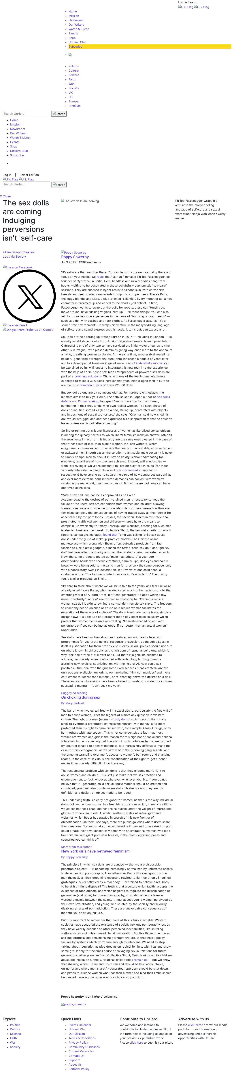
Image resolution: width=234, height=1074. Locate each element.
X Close (5, 196)
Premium (75, 106)
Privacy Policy (78, 1042)
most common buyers (87, 385)
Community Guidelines (84, 1047)
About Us (75, 1064)
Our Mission (77, 1034)
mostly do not (120, 719)
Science (74, 75)
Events (73, 33)
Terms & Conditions (82, 1038)
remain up (141, 960)
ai (4, 252)
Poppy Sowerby (75, 257)
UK (71, 92)
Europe (73, 101)
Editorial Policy (79, 1069)
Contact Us (76, 1056)
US (71, 97)
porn (21, 252)
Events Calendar (80, 1025)
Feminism (11, 252)
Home (73, 11)
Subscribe (75, 46)
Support (74, 1060)
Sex (26, 252)
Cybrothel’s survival (149, 363)
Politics (74, 66)
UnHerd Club (77, 42)
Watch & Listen (79, 29)
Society (74, 88)
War (71, 84)
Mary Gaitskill (72, 703)
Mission (74, 16)
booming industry (86, 376)
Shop (72, 38)
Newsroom (76, 20)
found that (110, 534)
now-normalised (127, 470)
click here (136, 1042)
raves (100, 276)
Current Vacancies (81, 1051)
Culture (74, 70)
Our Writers (76, 24)
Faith (72, 79)
